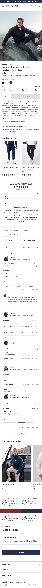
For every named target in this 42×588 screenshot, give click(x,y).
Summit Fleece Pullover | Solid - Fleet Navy (20, 259)
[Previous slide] (2, 1)
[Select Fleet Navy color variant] (6, 175)
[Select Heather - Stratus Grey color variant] (26, 175)
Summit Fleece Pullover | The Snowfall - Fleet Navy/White (23, 369)
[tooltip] (27, 207)
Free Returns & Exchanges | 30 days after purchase (21, 1)
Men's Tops (12, 10)
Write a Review (32, 240)
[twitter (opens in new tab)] (10, 530)
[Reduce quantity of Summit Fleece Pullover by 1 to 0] (3, 96)
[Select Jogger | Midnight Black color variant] (4, 175)
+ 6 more (17, 174)
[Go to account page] (35, 6)
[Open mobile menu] (3, 6)
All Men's (3, 10)
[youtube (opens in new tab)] (16, 530)
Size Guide (37, 86)
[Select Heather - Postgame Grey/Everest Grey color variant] (28, 175)
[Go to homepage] (12, 6)
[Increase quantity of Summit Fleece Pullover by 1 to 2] (8, 96)
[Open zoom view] (40, 59)
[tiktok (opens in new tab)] (13, 530)
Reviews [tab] (7, 235)
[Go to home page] (21, 526)
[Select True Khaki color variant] (10, 175)
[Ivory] (7, 82)
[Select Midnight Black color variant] (12, 175)
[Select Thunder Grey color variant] (8, 175)
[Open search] (32, 6)
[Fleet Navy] (11, 82)
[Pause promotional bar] (41, 1)
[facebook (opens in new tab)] (6, 530)
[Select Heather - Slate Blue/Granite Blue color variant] (30, 175)
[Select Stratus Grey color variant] (14, 175)
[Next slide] (39, 1)
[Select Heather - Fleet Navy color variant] (22, 175)
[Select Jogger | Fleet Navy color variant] (2, 175)
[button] (8, 64)
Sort (23, 247)
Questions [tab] (17, 235)
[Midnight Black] (3, 82)
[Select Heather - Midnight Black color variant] (24, 175)
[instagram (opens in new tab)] (3, 530)
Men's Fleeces (22, 10)
